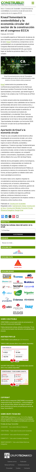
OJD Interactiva (24, 339)
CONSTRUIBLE (12, 3)
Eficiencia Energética (7, 210)
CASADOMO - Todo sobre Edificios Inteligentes (14, 427)
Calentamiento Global (19, 206)
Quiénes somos (12, 461)
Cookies (18, 468)
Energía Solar (19, 210)
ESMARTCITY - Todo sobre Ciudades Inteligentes (15, 438)
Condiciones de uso (23, 465)
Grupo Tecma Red (22, 417)
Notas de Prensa (9, 465)
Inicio (2, 8)
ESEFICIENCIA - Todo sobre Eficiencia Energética (15, 434)
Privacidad (9, 468)
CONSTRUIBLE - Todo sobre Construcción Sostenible (16, 431)
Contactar (27, 468)
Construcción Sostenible (12, 8)
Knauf (9, 42)
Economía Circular (27, 208)
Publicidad (23, 461)
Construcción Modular (14, 208)
